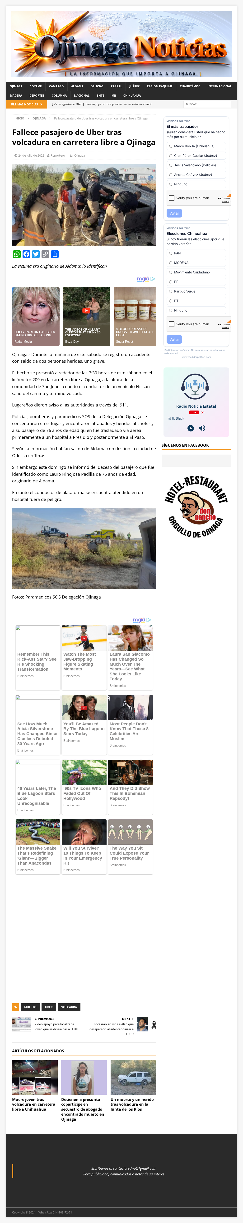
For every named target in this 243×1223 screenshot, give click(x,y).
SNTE (100, 96)
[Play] (191, 428)
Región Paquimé (160, 86)
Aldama (77, 86)
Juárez (134, 86)
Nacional (81, 96)
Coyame (36, 86)
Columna (59, 96)
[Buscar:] (207, 104)
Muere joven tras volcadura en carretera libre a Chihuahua (33, 978)
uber (49, 881)
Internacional (220, 86)
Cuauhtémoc (190, 86)
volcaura (69, 881)
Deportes (36, 96)
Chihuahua (132, 96)
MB (114, 96)
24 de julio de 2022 (31, 155)
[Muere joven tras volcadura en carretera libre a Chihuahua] (35, 951)
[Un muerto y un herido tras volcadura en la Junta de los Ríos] (133, 951)
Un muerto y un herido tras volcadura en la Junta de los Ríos (132, 978)
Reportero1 (59, 155)
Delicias (97, 86)
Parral (116, 86)
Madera (16, 96)
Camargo (56, 86)
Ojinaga (16, 86)
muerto (30, 881)
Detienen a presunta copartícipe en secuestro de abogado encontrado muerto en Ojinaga (82, 982)
